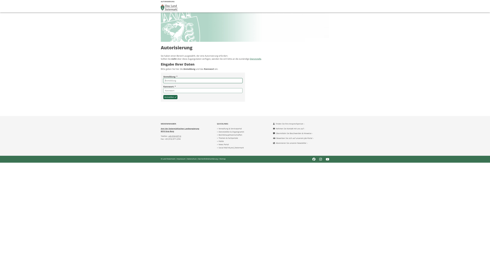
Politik (221, 141)
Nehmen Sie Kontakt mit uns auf (290, 128)
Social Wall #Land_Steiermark (231, 147)
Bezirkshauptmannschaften (230, 135)
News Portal (224, 144)
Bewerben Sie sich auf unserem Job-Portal (294, 138)
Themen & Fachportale (228, 138)
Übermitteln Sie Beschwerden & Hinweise (294, 133)
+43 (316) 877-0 (174, 136)
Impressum (181, 159)
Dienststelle (255, 58)
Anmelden (169, 97)
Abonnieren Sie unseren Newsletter (291, 143)
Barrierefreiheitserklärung (208, 159)
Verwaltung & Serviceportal (230, 128)
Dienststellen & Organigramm (231, 132)
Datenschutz (192, 159)
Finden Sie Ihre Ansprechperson (290, 124)
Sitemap (222, 159)
